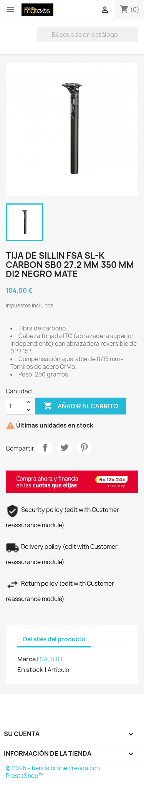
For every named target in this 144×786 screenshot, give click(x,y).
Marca (26, 659)
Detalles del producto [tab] (54, 639)
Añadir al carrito (80, 405)
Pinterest (84, 447)
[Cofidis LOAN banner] (72, 481)
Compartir (45, 447)
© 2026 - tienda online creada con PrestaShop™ (53, 772)
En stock (30, 670)
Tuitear (64, 447)
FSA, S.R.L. (51, 659)
